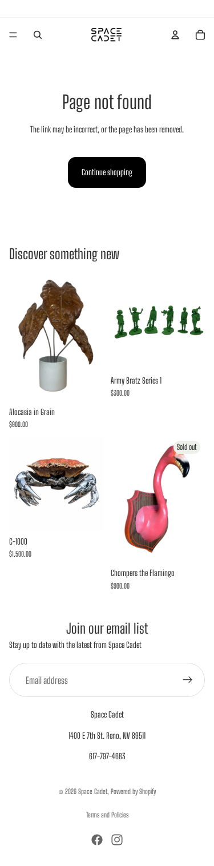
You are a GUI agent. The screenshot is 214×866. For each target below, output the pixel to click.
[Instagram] (117, 840)
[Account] (175, 34)
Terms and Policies (107, 815)
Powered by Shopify (133, 791)
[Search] (37, 34)
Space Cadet (92, 791)
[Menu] (13, 35)
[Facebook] (97, 840)
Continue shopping (107, 172)
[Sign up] (188, 680)
